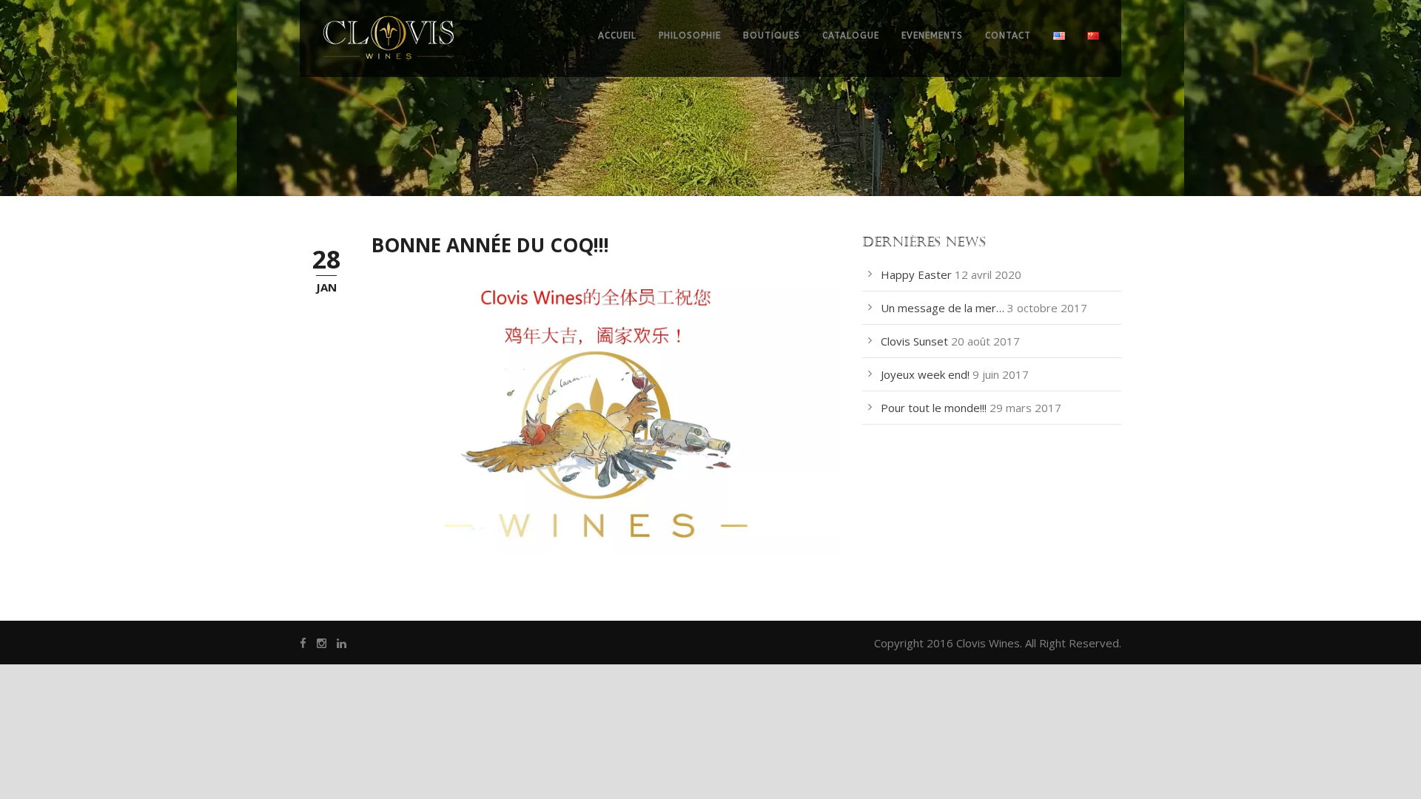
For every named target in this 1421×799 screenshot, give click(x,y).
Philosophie (690, 35)
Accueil (617, 35)
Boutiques (771, 35)
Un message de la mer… (942, 307)
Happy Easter (916, 274)
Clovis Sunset (914, 341)
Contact (1008, 35)
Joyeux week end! (925, 374)
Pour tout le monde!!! (934, 407)
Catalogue (850, 35)
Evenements (932, 35)
